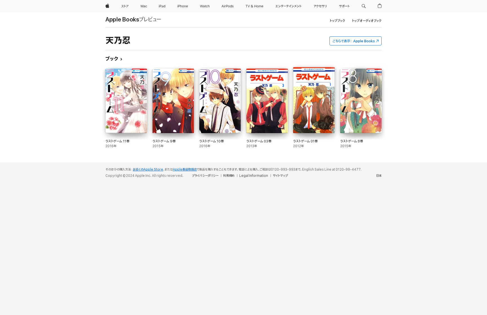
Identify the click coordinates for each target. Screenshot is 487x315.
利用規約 (228, 176)
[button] (363, 6)
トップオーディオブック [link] (367, 21)
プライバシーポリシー (205, 176)
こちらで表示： (354, 41)
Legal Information (253, 176)
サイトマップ (280, 176)
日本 (379, 176)
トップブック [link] (337, 21)
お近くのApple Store (148, 169)
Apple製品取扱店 (185, 169)
